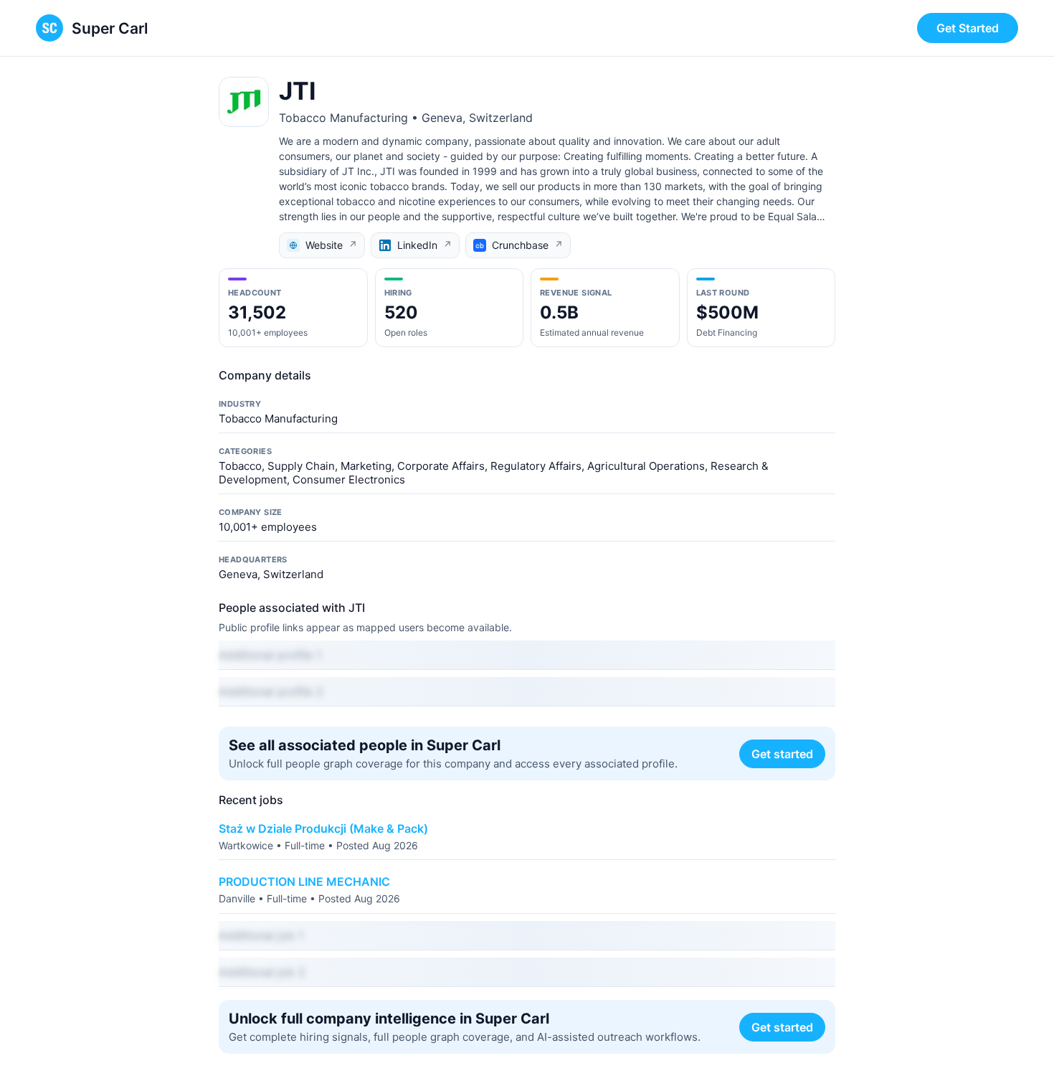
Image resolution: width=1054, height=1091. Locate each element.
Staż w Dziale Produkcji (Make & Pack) (323, 828)
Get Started (967, 28)
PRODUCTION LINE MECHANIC (304, 881)
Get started (782, 754)
